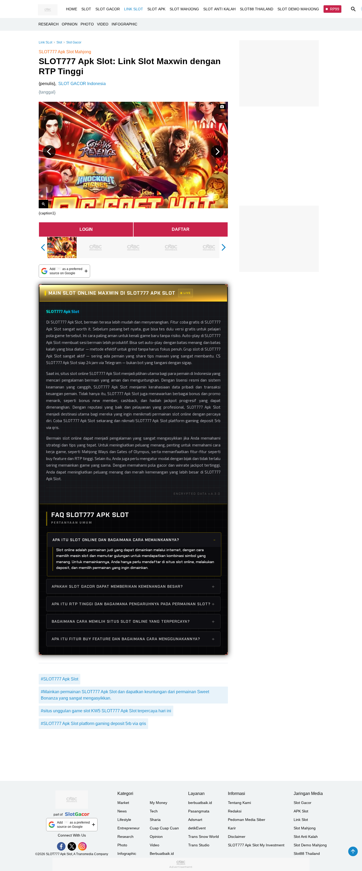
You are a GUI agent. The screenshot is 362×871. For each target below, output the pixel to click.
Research (125, 836)
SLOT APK (156, 9)
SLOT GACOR (107, 9)
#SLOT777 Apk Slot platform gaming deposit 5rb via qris (93, 723)
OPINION (69, 24)
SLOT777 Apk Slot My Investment (256, 845)
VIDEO (102, 24)
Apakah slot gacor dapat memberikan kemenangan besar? (117, 586)
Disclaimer (236, 836)
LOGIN (86, 229)
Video (154, 845)
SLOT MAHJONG (184, 9)
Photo (122, 845)
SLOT (86, 9)
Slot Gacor (73, 42)
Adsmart (195, 819)
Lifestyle (124, 819)
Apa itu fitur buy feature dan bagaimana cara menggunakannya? (126, 638)
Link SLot (45, 42)
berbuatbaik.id (200, 803)
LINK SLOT (133, 9)
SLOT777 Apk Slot (62, 311)
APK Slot (301, 811)
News (122, 811)
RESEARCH (48, 24)
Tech (154, 811)
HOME (71, 9)
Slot (59, 42)
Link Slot (301, 819)
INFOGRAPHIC (124, 24)
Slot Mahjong (305, 828)
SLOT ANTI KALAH (219, 9)
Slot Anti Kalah (306, 836)
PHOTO (87, 24)
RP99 (334, 9)
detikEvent (197, 828)
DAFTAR (180, 229)
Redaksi (234, 811)
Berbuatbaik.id (162, 853)
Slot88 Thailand (307, 853)
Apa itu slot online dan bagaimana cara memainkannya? (115, 539)
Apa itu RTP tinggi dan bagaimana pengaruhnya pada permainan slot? (131, 604)
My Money (158, 803)
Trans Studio (198, 845)
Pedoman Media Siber (246, 819)
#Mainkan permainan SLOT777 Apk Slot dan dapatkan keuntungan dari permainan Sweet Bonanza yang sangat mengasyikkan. (125, 694)
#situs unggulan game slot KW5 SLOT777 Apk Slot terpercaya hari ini (106, 711)
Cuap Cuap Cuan (164, 828)
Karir (232, 828)
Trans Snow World (203, 836)
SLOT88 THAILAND (256, 9)
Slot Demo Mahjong (310, 845)
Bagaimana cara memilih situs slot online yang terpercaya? (121, 621)
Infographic (126, 853)
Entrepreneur (128, 828)
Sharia (155, 819)
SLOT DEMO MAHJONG (298, 9)
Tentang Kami (239, 803)
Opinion (156, 836)
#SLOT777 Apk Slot (59, 679)
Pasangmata (198, 811)
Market (123, 803)
